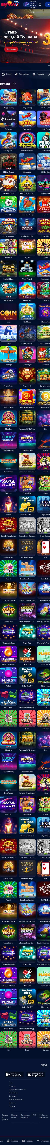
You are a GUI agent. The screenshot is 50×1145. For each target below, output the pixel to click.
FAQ (34, 1115)
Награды (12, 1106)
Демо (3, 89)
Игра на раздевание (15, 1100)
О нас (11, 1083)
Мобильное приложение (44, 1115)
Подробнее (11, 49)
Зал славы (12, 1096)
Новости (12, 1086)
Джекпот (12, 1103)
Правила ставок (14, 1115)
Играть (8, 105)
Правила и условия (5, 1115)
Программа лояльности (17, 1089)
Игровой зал (13, 1093)
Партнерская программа (25, 1115)
